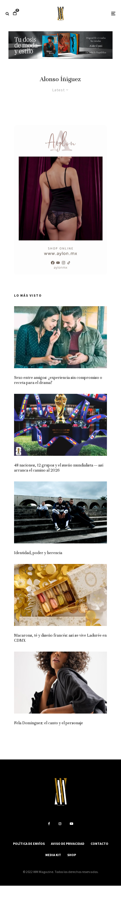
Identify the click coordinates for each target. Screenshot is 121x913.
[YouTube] (71, 824)
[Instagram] (60, 824)
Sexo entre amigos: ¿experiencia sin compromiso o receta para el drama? (58, 380)
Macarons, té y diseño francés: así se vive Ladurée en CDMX (60, 638)
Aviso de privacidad (67, 843)
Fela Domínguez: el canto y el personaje (48, 723)
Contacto (99, 843)
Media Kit (53, 855)
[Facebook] (49, 824)
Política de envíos (29, 843)
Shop (71, 855)
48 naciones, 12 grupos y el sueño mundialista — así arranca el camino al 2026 (58, 468)
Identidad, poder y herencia (38, 552)
